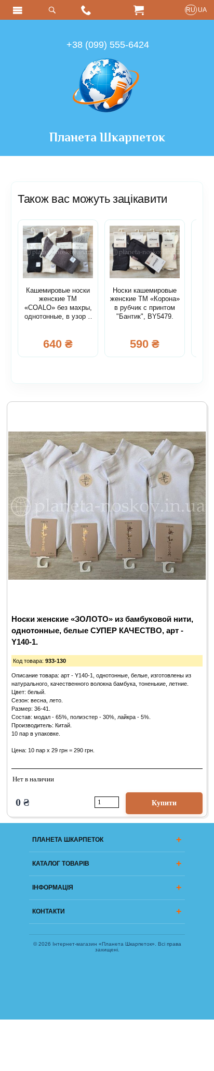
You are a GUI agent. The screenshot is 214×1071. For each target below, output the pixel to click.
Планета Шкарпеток (107, 137)
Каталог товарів (60, 863)
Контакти (48, 911)
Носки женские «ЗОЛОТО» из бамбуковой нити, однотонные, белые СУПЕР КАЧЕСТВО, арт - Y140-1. (102, 630)
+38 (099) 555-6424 (107, 45)
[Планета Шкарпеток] (106, 123)
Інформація (52, 887)
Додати (164, 803)
